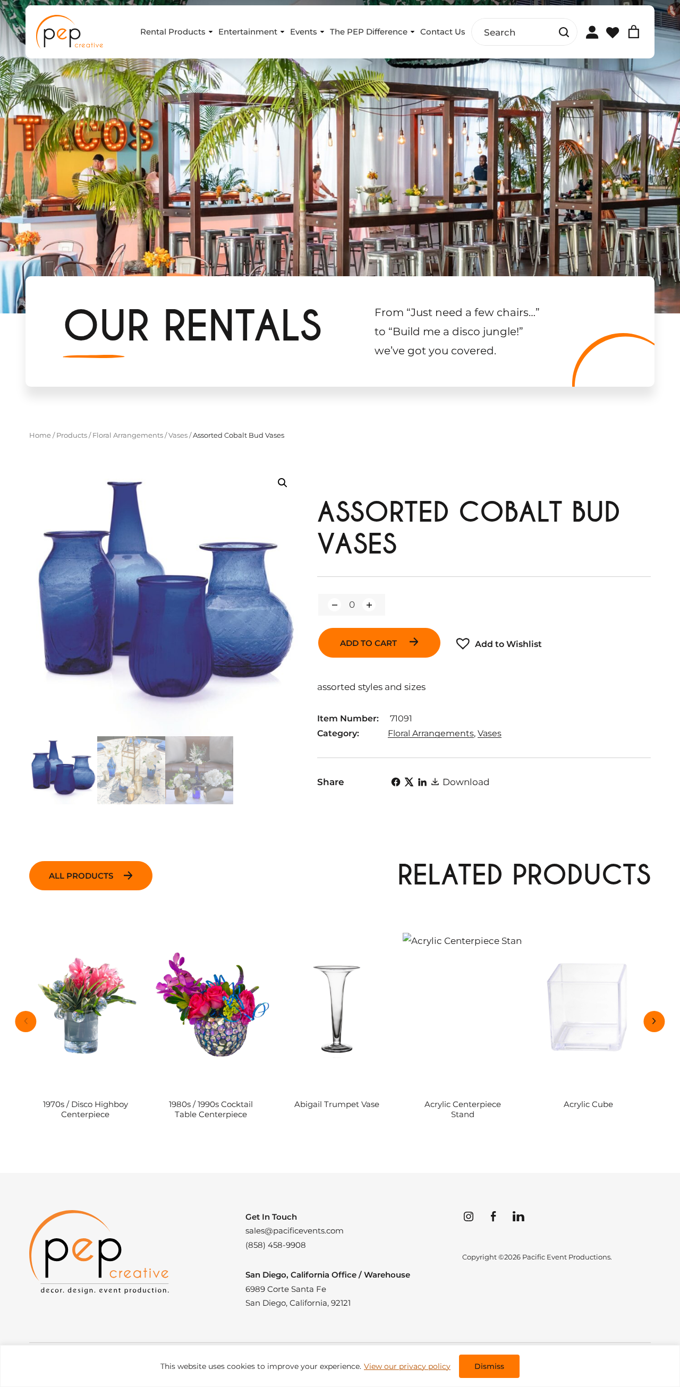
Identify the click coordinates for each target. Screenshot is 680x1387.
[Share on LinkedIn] (422, 782)
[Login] (592, 32)
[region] (340, 1366)
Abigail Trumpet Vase (336, 1104)
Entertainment (247, 32)
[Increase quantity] (369, 604)
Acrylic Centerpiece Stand (462, 1109)
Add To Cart (369, 643)
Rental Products (173, 32)
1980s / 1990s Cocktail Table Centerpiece (211, 1109)
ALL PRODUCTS (81, 876)
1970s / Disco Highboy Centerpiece (85, 1109)
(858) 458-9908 (275, 1245)
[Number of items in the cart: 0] (634, 32)
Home (40, 435)
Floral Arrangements (127, 435)
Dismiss (489, 1366)
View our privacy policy (407, 1366)
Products (71, 435)
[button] (282, 482)
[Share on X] (409, 782)
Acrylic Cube (588, 1104)
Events (303, 32)
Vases (178, 435)
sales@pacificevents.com (294, 1231)
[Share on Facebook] (395, 782)
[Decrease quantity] (334, 604)
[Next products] (654, 1021)
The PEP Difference (368, 32)
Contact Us (442, 32)
